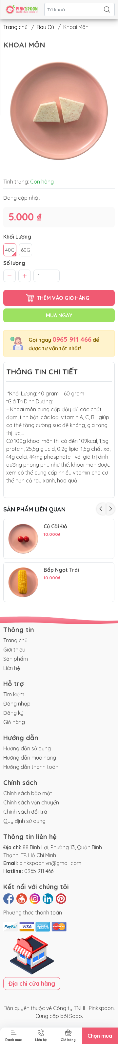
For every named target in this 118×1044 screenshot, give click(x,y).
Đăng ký (13, 713)
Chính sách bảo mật (27, 793)
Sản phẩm (15, 658)
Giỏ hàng (14, 722)
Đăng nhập (16, 703)
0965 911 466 (71, 339)
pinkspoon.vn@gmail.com (50, 863)
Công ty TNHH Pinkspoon (83, 1008)
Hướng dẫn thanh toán (30, 767)
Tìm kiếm (13, 694)
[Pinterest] (61, 898)
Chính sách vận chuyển (31, 802)
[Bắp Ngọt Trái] (23, 582)
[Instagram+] (35, 898)
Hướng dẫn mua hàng (29, 757)
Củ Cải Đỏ (55, 526)
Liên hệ (11, 668)
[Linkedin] (48, 898)
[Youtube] (21, 898)
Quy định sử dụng (24, 821)
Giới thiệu (14, 649)
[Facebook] (8, 898)
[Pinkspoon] (21, 9)
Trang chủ (15, 27)
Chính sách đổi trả (25, 811)
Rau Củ (45, 27)
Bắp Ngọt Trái (61, 570)
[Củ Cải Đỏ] (23, 539)
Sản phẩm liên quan (34, 509)
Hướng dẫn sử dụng (27, 748)
